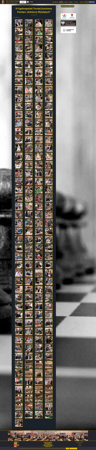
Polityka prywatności (73, 448)
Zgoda (67, 448)
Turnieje (79, 445)
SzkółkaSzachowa (61, 2)
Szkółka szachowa (79, 442)
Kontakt (82, 2)
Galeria (66, 2)
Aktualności (55, 2)
